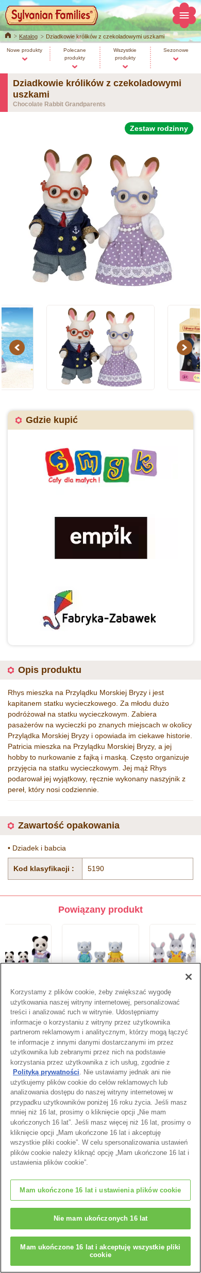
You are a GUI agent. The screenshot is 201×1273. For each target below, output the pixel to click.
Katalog (28, 36)
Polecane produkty (74, 54)
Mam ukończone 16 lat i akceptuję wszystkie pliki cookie (100, 1251)
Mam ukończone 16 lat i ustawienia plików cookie (100, 1190)
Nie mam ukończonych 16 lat (100, 1218)
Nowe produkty (24, 50)
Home (8, 34)
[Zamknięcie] (188, 977)
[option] (100, 214)
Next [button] (186, 347)
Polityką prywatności (46, 1072)
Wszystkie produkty (125, 54)
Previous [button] (18, 347)
